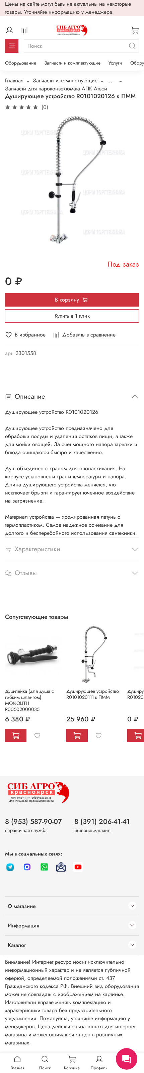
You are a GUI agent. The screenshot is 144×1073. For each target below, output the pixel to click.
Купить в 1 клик (72, 316)
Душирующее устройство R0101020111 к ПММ (92, 693)
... (111, 81)
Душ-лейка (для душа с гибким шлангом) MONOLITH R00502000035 (29, 699)
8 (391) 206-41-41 (102, 822)
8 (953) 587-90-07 (33, 822)
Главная (14, 80)
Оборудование (20, 62)
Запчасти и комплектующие (72, 62)
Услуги (115, 62)
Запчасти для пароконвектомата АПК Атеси (56, 88)
